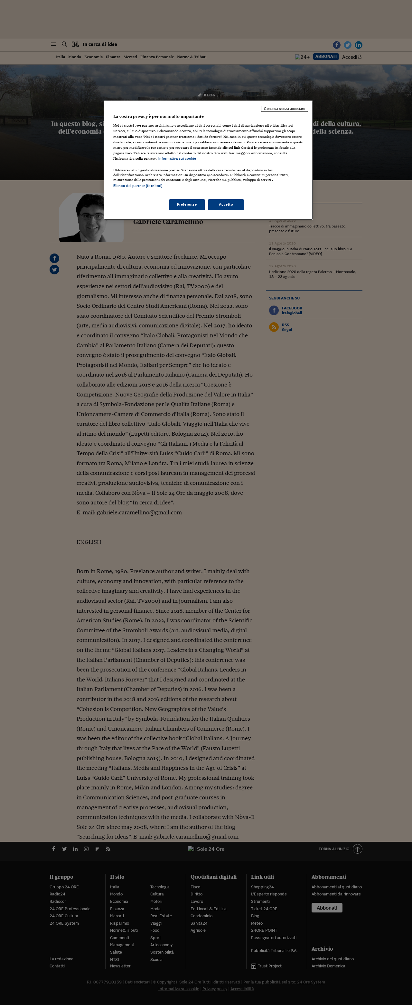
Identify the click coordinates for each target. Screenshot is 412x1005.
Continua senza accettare (284, 109)
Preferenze (187, 204)
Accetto (226, 204)
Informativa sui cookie (177, 158)
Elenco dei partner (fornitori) (138, 186)
